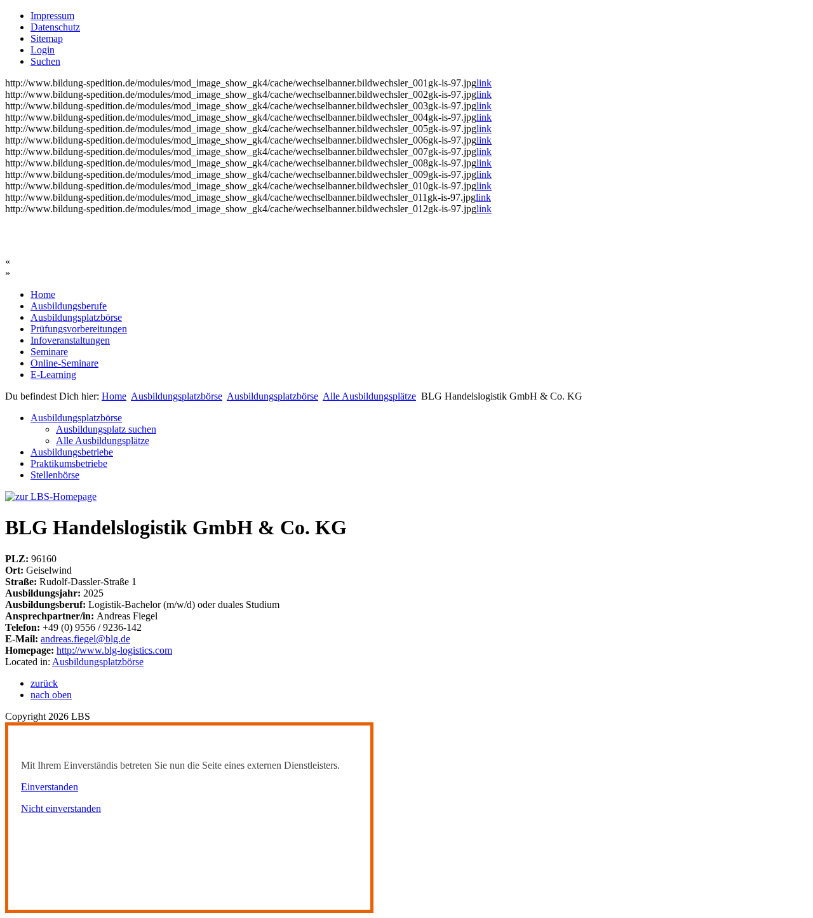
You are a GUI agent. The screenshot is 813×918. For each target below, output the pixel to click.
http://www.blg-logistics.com (114, 650)
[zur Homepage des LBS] (51, 496)
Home (42, 294)
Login (42, 49)
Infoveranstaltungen (70, 340)
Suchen (45, 61)
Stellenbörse (54, 474)
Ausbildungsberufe (68, 305)
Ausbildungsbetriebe (71, 452)
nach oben (51, 694)
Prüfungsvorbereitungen (78, 328)
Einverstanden (49, 786)
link (484, 83)
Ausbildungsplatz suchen (106, 429)
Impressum (52, 15)
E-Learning (53, 374)
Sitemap (46, 38)
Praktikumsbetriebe (68, 463)
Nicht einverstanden (61, 808)
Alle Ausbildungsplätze (369, 396)
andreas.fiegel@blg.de (85, 638)
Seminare (49, 351)
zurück (44, 683)
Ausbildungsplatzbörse (76, 317)
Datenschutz (55, 27)
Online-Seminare (64, 363)
